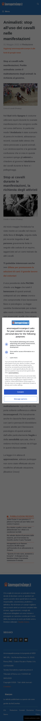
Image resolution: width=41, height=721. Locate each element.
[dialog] (20, 360)
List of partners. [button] (14, 373)
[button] (20, 357)
